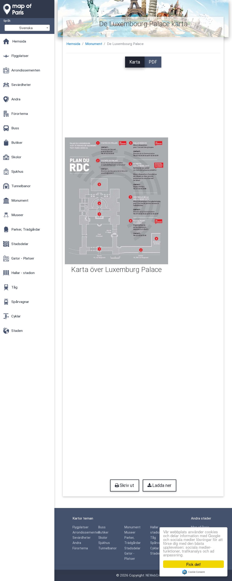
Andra (76, 543)
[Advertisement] (143, 99)
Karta (134, 62)
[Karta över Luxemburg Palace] (116, 200)
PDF (153, 62)
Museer (129, 532)
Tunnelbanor (107, 548)
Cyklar (154, 548)
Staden (155, 553)
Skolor (102, 537)
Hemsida (73, 44)
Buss (102, 527)
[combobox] (27, 28)
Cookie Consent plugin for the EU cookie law (193, 571)
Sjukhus (104, 543)
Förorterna (80, 548)
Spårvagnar (158, 543)
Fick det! (193, 564)
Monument (93, 44)
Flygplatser (80, 527)
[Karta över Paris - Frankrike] (27, 16)
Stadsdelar (132, 548)
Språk (6, 20)
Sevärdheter (81, 537)
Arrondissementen (86, 532)
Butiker (103, 532)
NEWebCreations (158, 575)
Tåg (153, 537)
